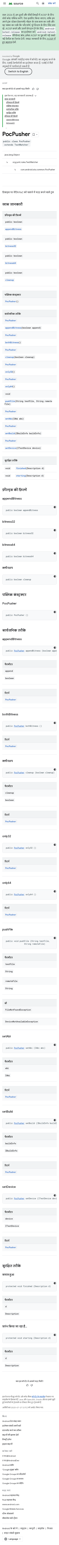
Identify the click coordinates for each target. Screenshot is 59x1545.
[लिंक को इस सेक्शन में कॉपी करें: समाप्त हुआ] (17, 1275)
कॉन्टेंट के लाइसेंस (38, 1396)
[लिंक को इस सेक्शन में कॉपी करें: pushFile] (16, 929)
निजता (50, 1528)
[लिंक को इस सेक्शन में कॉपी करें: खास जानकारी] (25, 204)
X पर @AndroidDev (10, 1460)
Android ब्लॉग (8, 1465)
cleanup (9, 280)
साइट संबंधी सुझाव (12, 1533)
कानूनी (32, 1528)
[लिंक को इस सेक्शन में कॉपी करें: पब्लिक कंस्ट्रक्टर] (29, 595)
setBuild (10, 433)
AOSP (4, 83)
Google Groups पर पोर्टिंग (12, 1483)
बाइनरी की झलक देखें (10, 1435)
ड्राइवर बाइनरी (7, 1444)
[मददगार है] (33, 89)
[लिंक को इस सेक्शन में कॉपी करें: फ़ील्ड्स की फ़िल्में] (29, 490)
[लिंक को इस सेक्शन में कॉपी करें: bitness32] (18, 522)
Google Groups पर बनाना (12, 1478)
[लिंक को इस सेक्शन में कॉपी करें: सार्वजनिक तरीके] (29, 630)
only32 (8, 371)
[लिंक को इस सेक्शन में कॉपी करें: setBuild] (15, 1112)
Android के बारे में (9, 1528)
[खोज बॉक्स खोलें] (37, 3)
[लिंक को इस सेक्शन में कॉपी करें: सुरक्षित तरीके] (23, 1266)
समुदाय (23, 1528)
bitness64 (10, 263)
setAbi (8, 418)
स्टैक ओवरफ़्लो (8, 1513)
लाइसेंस (41, 1528)
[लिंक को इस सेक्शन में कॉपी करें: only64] (14, 883)
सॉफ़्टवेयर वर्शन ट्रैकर (9, 1518)
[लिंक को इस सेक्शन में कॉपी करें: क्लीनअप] (15, 568)
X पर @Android (9, 1456)
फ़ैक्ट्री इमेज (6, 1439)
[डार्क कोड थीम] (55, 507)
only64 (8, 386)
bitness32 (10, 246)
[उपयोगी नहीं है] (37, 89)
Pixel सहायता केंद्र (9, 1500)
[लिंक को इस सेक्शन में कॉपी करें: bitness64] (18, 545)
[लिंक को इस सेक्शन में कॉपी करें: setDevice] (18, 1187)
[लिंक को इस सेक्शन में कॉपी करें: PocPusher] (19, 603)
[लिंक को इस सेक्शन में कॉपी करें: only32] (14, 836)
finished (21, 468)
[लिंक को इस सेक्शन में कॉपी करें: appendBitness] (24, 499)
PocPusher (10, 301)
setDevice (10, 448)
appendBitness (13, 229)
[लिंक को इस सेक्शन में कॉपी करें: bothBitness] (21, 714)
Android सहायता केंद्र (10, 1495)
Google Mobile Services (13, 1509)
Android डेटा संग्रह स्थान (11, 1421)
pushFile (10, 401)
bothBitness (12, 342)
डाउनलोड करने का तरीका (11, 1430)
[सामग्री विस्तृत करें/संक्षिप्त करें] (35, 95)
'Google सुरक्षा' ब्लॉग (10, 1469)
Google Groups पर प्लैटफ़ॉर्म (13, 1474)
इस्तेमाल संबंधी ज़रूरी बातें (11, 1425)
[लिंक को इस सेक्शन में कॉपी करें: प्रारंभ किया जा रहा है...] (30, 1326)
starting (21, 475)
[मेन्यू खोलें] (4, 3)
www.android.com (10, 1504)
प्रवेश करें (52, 3)
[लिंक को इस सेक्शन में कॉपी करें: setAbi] (14, 1036)
